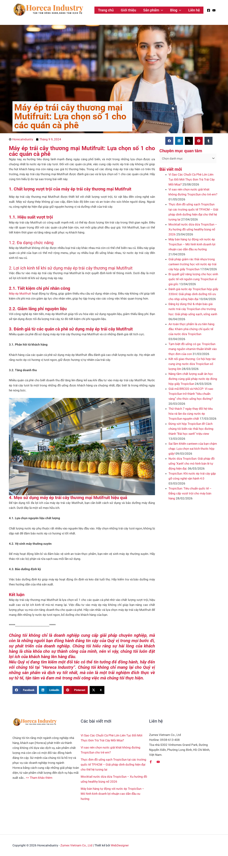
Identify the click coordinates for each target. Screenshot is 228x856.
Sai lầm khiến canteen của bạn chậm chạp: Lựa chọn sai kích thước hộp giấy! (193, 448)
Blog (173, 10)
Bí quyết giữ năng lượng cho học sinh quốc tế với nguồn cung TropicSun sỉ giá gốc (193, 279)
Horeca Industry (58, 667)
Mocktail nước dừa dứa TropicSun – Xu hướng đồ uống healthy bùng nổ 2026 (193, 229)
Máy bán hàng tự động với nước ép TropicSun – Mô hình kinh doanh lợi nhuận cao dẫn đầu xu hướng (192, 244)
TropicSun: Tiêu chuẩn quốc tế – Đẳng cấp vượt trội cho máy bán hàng (190, 493)
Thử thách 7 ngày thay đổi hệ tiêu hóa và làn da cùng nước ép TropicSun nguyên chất (191, 413)
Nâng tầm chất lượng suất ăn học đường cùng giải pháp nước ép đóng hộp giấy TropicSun (193, 379)
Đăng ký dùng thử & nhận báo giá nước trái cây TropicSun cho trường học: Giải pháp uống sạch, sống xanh (193, 309)
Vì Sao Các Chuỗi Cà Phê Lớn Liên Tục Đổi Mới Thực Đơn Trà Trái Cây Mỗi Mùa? (192, 179)
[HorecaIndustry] (48, 10)
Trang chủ (106, 10)
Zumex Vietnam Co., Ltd (76, 845)
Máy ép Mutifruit (20, 293)
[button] (161, 10)
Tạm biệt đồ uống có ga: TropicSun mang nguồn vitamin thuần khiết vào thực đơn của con (193, 349)
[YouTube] (214, 10)
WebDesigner (120, 845)
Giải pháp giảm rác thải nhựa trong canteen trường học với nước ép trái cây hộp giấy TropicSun (192, 264)
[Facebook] (208, 10)
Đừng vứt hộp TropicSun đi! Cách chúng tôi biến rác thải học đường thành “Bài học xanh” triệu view (191, 428)
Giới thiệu (128, 10)
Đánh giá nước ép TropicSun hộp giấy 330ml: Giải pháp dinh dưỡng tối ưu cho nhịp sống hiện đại (193, 294)
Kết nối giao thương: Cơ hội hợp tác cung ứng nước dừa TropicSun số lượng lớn (192, 364)
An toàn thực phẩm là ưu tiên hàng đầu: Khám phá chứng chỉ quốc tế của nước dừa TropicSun (191, 329)
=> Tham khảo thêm (39, 777)
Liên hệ (194, 10)
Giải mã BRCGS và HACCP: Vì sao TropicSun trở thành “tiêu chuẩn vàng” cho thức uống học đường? (191, 393)
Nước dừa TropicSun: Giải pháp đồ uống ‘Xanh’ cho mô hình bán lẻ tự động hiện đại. (192, 463)
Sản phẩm (151, 10)
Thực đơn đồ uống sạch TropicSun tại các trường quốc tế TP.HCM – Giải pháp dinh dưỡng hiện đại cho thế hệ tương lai (113, 764)
